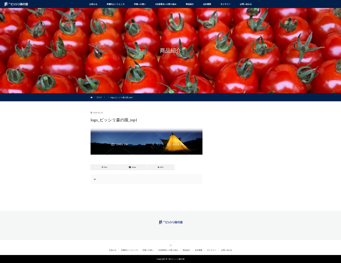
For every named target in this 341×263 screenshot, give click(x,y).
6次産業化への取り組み (165, 4)
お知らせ (93, 4)
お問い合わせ (246, 4)
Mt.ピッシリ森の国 (176, 259)
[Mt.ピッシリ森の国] (170, 222)
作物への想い (140, 4)
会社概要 (207, 4)
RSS (170, 245)
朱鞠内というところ (116, 4)
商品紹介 (190, 4)
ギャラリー (225, 4)
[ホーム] (91, 94)
